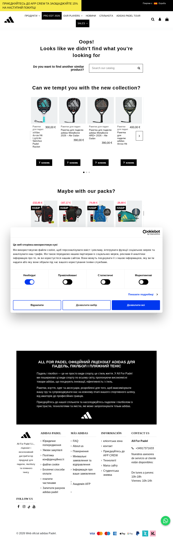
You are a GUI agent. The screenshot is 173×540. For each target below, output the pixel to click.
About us (78, 446)
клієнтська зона (112, 441)
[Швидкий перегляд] (54, 109)
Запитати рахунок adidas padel (54, 490)
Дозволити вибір (86, 305)
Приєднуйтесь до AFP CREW (114, 453)
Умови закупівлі (52, 450)
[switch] (67, 282)
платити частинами (49, 480)
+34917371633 (145, 448)
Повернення (81, 451)
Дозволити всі (136, 305)
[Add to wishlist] (54, 102)
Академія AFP (82, 483)
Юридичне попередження (52, 443)
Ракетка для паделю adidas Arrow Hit (122, 138)
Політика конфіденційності (53, 457)
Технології (109, 460)
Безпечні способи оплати (54, 471)
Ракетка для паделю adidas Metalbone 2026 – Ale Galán (72, 133)
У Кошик (44, 162)
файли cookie (51, 464)
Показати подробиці (141, 294)
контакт (108, 446)
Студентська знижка (111, 472)
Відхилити (37, 305)
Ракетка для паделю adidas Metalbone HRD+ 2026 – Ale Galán (100, 134)
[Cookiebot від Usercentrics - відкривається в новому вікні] (145, 232)
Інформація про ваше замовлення (84, 471)
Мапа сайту (110, 465)
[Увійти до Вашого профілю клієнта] (160, 20)
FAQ (75, 441)
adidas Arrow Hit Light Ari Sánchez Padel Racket (37, 139)
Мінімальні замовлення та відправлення (82, 460)
